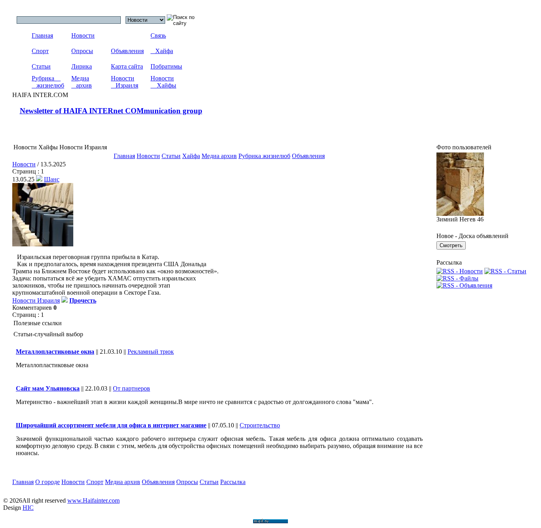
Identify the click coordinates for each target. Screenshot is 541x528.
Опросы (82, 51)
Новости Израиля (124, 82)
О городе (47, 481)
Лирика (81, 66)
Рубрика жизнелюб (48, 82)
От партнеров (131, 388)
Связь (158, 35)
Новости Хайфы (163, 82)
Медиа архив (81, 82)
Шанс (51, 179)
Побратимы (166, 66)
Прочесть (82, 300)
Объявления (127, 51)
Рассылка (233, 481)
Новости (83, 35)
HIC (28, 507)
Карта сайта (127, 66)
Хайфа (161, 51)
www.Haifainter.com (93, 500)
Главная (42, 35)
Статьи (41, 66)
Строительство (260, 425)
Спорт (40, 51)
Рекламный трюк (151, 351)
